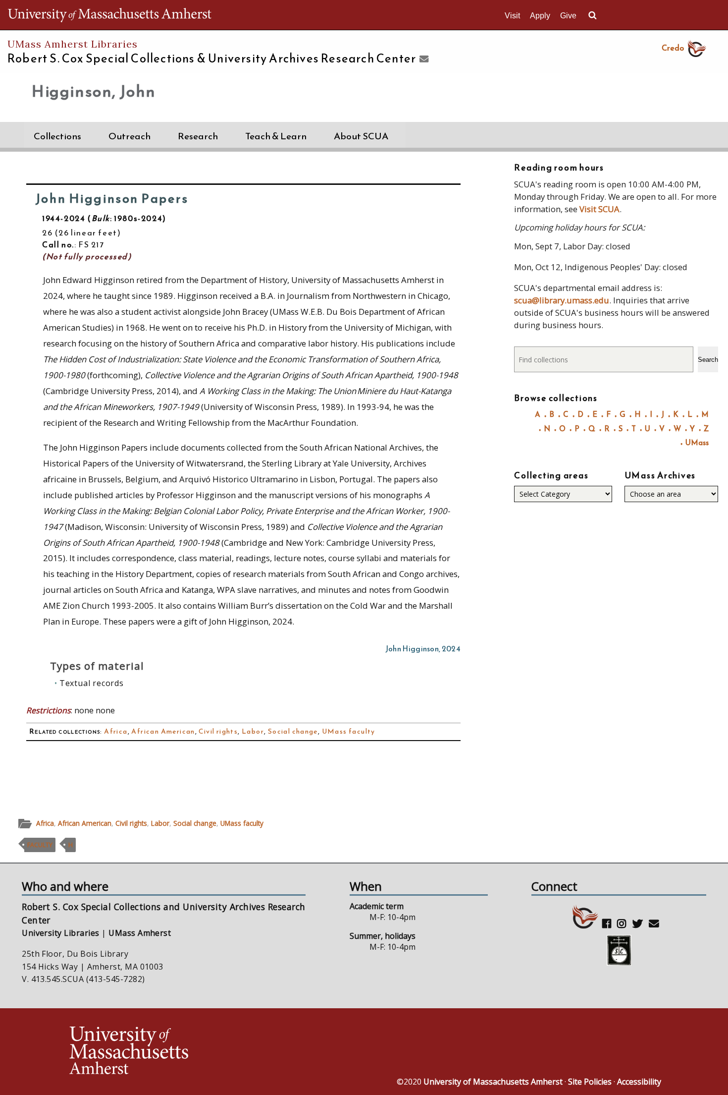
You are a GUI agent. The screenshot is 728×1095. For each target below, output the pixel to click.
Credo (673, 48)
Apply (540, 15)
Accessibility (639, 1081)
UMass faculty (348, 731)
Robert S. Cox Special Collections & (211, 58)
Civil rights (218, 731)
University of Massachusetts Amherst (493, 1081)
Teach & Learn (276, 136)
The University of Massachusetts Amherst (109, 14)
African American (163, 731)
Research (198, 136)
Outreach (129, 136)
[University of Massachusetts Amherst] (215, 1051)
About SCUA (361, 136)
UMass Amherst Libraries (72, 44)
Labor (253, 731)
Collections (57, 136)
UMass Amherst (139, 932)
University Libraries (61, 932)
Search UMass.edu (592, 15)
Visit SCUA (599, 209)
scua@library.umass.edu (561, 300)
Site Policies (590, 1081)
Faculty (39, 845)
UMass (697, 442)
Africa (115, 731)
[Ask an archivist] (422, 59)
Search (708, 359)
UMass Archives (660, 475)
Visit (512, 15)
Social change (293, 731)
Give (568, 15)
